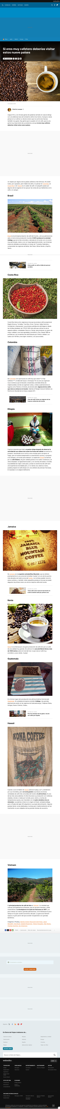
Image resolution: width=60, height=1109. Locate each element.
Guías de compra (7, 1036)
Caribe (31, 578)
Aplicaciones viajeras (27, 1045)
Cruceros (43, 1042)
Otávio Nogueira (38, 924)
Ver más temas (8, 1048)
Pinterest (18, 1024)
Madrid (16, 39)
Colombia (46, 184)
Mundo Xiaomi (6, 1077)
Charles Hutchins (13, 926)
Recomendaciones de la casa (44, 930)
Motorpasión (51, 1067)
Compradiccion (6, 1086)
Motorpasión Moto (52, 1069)
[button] (18, 109)
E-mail (21, 59)
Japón (11, 39)
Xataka (4, 1067)
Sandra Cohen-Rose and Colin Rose (31, 922)
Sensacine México (30, 1095)
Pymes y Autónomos (17, 1085)
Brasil (9, 236)
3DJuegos (17, 1067)
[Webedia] (56, 1)
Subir (52, 1060)
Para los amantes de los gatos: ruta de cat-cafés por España (38, 714)
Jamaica (12, 574)
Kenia (9, 647)
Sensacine (28, 1067)
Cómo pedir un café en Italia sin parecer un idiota (39, 266)
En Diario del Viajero (32, 263)
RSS (15, 1024)
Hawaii (20, 186)
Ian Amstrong (23, 926)
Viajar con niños (44, 1045)
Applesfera (5, 1071)
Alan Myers (47, 924)
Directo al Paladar (41, 1067)
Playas (5, 1045)
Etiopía (42, 457)
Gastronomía (23, 930)
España (14, 5)
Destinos (5, 1042)
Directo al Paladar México (41, 1096)
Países (6, 39)
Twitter (52, 5)
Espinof (27, 1069)
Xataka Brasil (6, 1097)
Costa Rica (11, 186)
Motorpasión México (51, 1096)
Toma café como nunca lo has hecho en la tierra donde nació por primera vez (39, 591)
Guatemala (11, 701)
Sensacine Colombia (28, 1098)
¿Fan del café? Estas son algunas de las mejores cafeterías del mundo (39, 400)
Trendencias (6, 1082)
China (26, 39)
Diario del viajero (32, 930)
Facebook (55, 5)
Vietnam (36, 905)
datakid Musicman (26, 924)
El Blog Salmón (18, 1082)
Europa (26, 5)
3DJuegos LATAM (19, 1095)
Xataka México (6, 1095)
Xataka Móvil (6, 1069)
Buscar (54, 1055)
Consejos (7, 5)
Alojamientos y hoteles (46, 1036)
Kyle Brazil (17, 924)
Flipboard (57, 5)
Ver (30, 969)
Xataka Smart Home (6, 1074)
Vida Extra (17, 1069)
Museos (24, 1036)
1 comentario (8, 58)
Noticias (20, 5)
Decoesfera (6, 1084)
